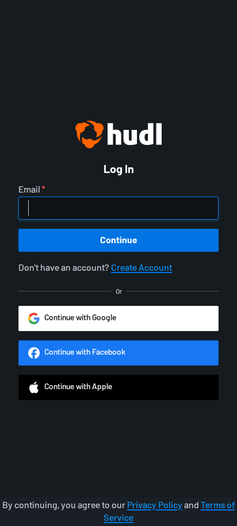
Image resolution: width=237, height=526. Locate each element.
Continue (118, 240)
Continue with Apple (78, 386)
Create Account (141, 267)
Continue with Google (80, 317)
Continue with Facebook (84, 352)
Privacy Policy (154, 505)
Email (29, 189)
